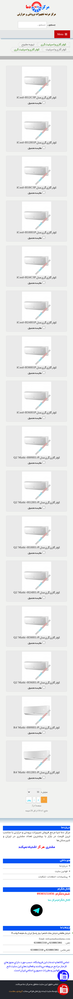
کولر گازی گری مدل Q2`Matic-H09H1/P (36, 458)
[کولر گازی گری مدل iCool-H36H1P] (36, 396)
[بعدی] (34, 800)
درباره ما (63, 865)
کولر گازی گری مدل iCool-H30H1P (36, 368)
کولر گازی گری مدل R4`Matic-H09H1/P (36, 728)
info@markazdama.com (58, 938)
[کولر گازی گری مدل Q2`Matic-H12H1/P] (36, 486)
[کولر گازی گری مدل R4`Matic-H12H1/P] (36, 756)
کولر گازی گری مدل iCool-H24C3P (36, 278)
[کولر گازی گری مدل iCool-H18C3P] (36, 171)
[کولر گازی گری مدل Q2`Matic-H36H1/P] (36, 666)
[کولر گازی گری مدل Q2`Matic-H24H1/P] (36, 576)
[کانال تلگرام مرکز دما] (36, 910)
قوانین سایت (61, 871)
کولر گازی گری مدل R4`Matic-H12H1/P (36, 773)
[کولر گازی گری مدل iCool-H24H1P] (36, 306)
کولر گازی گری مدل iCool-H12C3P (36, 98)
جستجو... (51, 24)
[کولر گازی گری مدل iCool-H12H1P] (36, 126)
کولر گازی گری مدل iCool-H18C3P (36, 188)
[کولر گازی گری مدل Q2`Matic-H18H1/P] (36, 531)
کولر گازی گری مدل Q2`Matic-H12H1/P (36, 503)
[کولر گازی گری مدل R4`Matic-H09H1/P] (36, 711)
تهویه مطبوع (27, 44)
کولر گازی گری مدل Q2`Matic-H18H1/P (36, 548)
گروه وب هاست (16, 991)
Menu (60, 34)
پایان (29, 800)
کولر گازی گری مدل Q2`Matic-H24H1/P (36, 593)
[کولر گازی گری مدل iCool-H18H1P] (36, 216)
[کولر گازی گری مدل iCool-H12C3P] (36, 81)
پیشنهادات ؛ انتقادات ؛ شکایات (53, 876)
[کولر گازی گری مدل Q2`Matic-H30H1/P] (36, 621)
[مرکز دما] (36, 8)
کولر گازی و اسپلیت (56, 49)
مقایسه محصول (35, 103)
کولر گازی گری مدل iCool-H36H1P (36, 413)
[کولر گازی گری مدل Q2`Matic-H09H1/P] (36, 441)
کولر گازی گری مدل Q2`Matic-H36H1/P (36, 683)
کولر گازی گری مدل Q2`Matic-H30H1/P (36, 638)
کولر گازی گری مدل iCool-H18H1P (36, 233)
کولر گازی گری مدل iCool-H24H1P (36, 323)
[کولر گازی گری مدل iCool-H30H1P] (36, 351)
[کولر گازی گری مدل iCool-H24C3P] (36, 261)
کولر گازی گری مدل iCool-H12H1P (36, 143)
